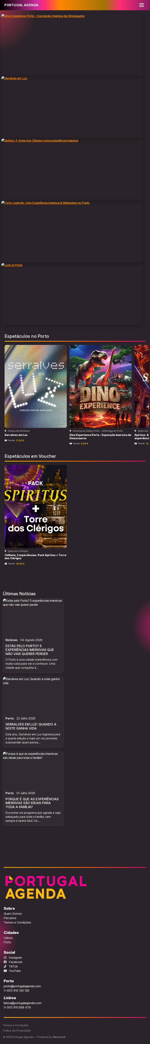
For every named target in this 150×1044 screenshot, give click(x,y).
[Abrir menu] (142, 5)
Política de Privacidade (17, 1030)
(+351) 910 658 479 (17, 1007)
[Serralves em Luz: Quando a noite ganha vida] (33, 695)
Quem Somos (13, 913)
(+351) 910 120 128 (16, 990)
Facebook (15, 962)
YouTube (14, 971)
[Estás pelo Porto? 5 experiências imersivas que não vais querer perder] (33, 617)
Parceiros (10, 918)
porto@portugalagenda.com (22, 986)
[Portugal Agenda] (46, 887)
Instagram (15, 957)
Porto (7, 942)
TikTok (13, 966)
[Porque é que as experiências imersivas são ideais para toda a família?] (33, 770)
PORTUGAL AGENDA (21, 5)
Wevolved (59, 1037)
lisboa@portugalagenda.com (22, 1003)
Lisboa (8, 938)
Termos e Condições (17, 922)
